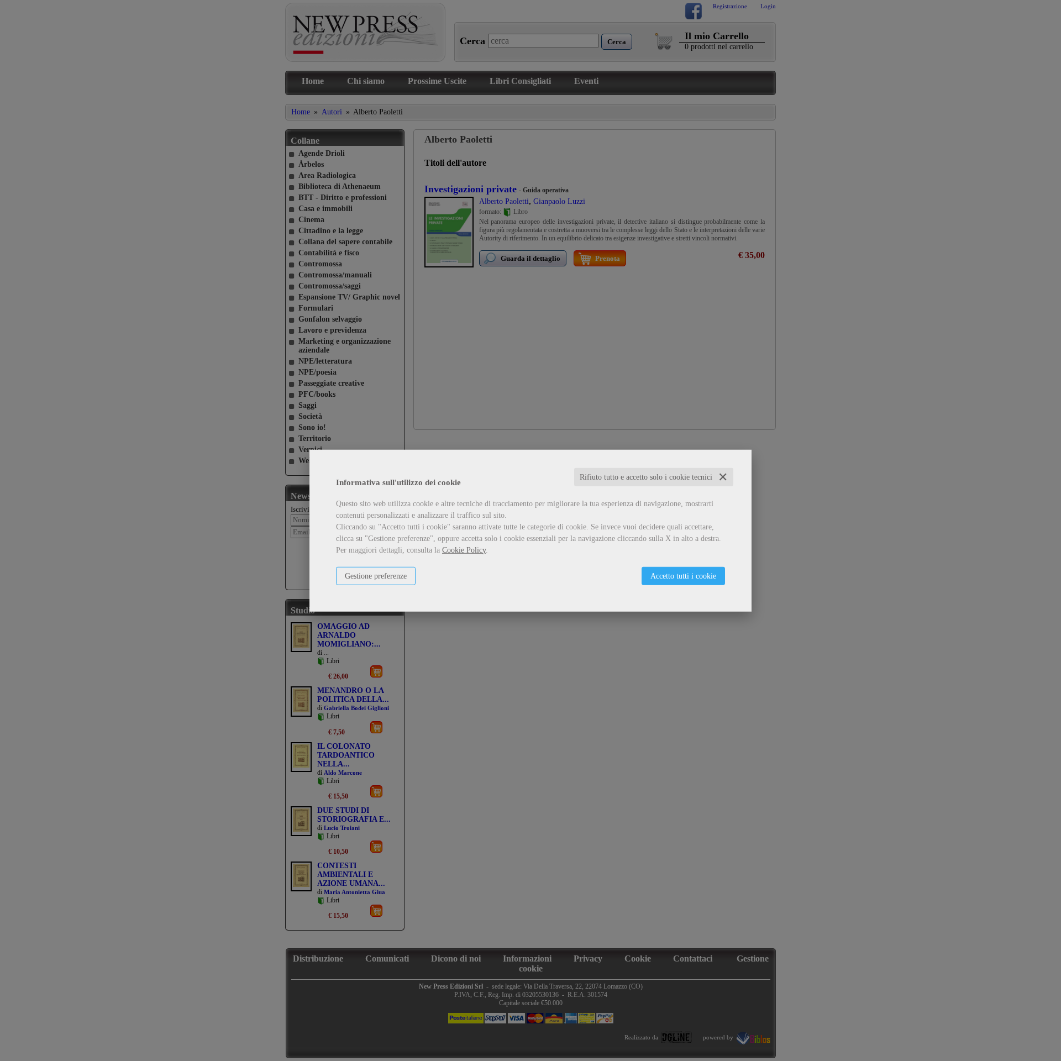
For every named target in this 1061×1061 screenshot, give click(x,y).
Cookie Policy (464, 549)
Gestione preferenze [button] (376, 575)
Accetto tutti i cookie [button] (683, 575)
